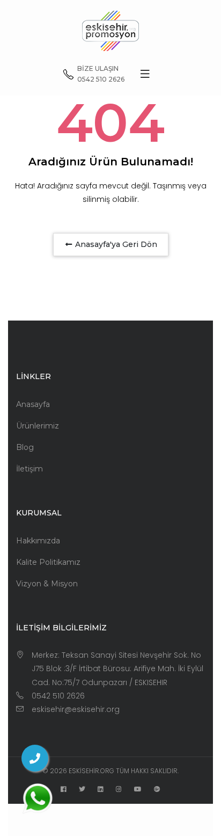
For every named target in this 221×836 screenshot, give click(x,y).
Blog (25, 447)
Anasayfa (33, 404)
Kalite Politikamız (48, 562)
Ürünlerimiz (37, 426)
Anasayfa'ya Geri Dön (115, 244)
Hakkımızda (38, 541)
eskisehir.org (91, 770)
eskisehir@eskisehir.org (76, 709)
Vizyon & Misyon (47, 583)
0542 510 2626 (58, 695)
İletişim (29, 469)
